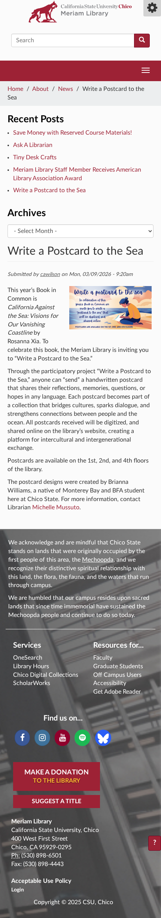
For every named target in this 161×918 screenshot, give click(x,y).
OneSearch (27, 658)
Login (17, 890)
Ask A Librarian (32, 145)
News (65, 89)
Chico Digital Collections (45, 675)
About (40, 89)
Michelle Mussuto (55, 507)
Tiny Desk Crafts (35, 157)
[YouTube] (62, 738)
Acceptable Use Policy (41, 881)
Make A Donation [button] (56, 776)
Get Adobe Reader (117, 692)
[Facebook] (22, 738)
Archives (26, 213)
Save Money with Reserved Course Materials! (72, 133)
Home (15, 89)
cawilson (50, 274)
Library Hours (31, 666)
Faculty (102, 658)
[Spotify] (82, 738)
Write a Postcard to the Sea (49, 190)
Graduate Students (118, 666)
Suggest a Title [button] (56, 801)
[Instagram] (42, 738)
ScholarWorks (31, 683)
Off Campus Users (117, 675)
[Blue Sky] (103, 737)
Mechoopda (97, 560)
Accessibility (109, 683)
